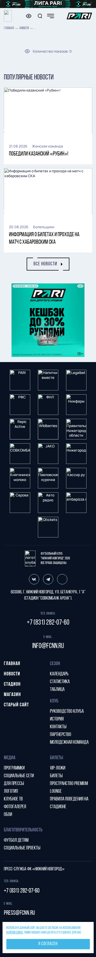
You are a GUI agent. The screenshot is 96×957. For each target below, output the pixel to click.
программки (14, 768)
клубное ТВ (13, 799)
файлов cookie (14, 933)
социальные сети (19, 776)
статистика (60, 681)
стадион (12, 684)
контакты (58, 727)
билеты (56, 776)
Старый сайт (16, 705)
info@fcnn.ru (48, 646)
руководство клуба (67, 711)
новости (24, 28)
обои (8, 814)
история (57, 719)
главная (9, 28)
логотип (11, 791)
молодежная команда (69, 742)
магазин (12, 694)
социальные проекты (22, 848)
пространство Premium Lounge (69, 787)
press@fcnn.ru (19, 913)
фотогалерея (15, 806)
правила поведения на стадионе (69, 803)
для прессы (14, 783)
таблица (57, 689)
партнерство (60, 734)
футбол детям (16, 840)
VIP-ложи (57, 768)
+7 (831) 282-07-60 (48, 622)
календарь (59, 674)
